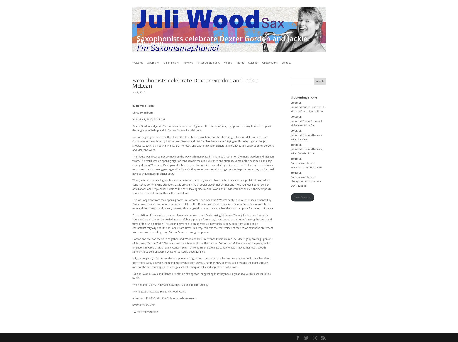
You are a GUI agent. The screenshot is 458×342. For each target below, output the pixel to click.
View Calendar (302, 197)
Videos (228, 62)
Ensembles (169, 62)
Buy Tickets (299, 185)
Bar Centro (304, 139)
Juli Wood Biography (208, 62)
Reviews (188, 62)
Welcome (137, 62)
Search (320, 81)
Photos (240, 62)
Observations (270, 62)
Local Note (315, 167)
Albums (151, 62)
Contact (286, 62)
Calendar (253, 62)
